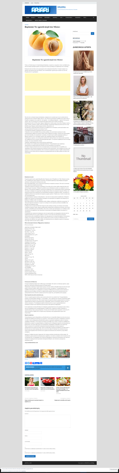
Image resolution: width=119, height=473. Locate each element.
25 (74, 210)
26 (77, 210)
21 (83, 208)
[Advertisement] (47, 82)
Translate (82, 42)
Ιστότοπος (27, 441)
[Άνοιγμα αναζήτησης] (94, 17)
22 (86, 208)
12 (77, 205)
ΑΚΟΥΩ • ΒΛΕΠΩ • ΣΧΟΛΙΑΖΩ (41, 20)
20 (80, 208)
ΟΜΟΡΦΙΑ (55, 17)
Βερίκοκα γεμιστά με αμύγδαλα (46, 358)
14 (83, 205)
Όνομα (27, 430)
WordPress (87, 462)
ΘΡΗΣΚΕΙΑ (40, 17)
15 (86, 205)
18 (74, 208)
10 (92, 203)
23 (89, 208)
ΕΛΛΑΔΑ (33, 17)
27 (80, 210)
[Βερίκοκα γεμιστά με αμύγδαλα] (47, 354)
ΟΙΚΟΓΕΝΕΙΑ (47, 17)
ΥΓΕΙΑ (84, 17)
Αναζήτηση (75, 31)
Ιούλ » (77, 214)
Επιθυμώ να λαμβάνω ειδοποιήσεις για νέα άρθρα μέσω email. (40, 452)
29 (86, 210)
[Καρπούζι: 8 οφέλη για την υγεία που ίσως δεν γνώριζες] (48, 382)
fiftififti (61, 7)
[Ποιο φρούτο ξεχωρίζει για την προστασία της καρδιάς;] (32, 382)
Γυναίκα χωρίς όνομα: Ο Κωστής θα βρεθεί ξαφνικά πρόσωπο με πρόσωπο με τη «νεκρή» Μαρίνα (83, 170)
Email (26, 435)
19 (77, 208)
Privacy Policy (36, 2)
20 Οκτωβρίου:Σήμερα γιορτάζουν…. (81, 191)
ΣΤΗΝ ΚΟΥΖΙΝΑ (69, 17)
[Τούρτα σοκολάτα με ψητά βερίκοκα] (63, 354)
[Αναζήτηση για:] (83, 219)
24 (92, 208)
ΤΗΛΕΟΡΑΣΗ (77, 17)
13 (80, 205)
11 (74, 205)
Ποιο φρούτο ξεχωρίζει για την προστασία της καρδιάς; (32, 388)
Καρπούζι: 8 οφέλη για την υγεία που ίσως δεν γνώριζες (48, 388)
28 (83, 210)
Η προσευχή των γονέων (78, 145)
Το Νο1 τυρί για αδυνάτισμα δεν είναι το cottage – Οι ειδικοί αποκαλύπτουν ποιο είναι (63, 389)
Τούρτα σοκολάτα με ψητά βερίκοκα (62, 358)
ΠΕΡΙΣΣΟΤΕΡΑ (29, 20)
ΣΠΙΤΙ (61, 17)
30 (89, 210)
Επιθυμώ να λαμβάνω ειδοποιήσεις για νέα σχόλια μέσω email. (40, 448)
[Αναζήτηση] (92, 33)
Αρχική (32, 2)
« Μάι (74, 214)
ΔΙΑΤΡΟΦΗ (26, 24)
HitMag (92, 462)
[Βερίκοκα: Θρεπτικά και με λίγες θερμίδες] (32, 354)
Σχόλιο (27, 413)
